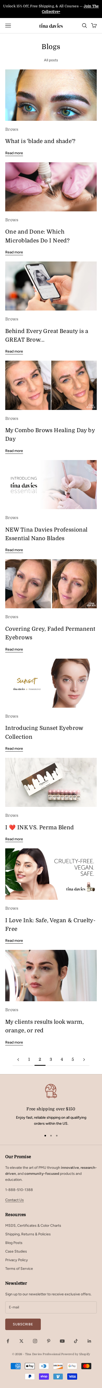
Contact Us (14, 1200)
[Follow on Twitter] (21, 1341)
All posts (51, 60)
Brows (12, 129)
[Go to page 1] (18, 1059)
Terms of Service (19, 1268)
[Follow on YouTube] (62, 1341)
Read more (14, 153)
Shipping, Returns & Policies (28, 1234)
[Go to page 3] (83, 1059)
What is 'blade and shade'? (40, 141)
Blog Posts (13, 1243)
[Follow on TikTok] (75, 1341)
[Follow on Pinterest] (48, 1341)
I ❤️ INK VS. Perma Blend (39, 827)
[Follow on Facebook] (7, 1341)
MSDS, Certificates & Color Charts (33, 1225)
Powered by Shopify (75, 1354)
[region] (51, 1105)
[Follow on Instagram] (35, 1341)
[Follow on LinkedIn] (89, 1341)
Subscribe (23, 1324)
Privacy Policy (16, 1260)
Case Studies (16, 1251)
